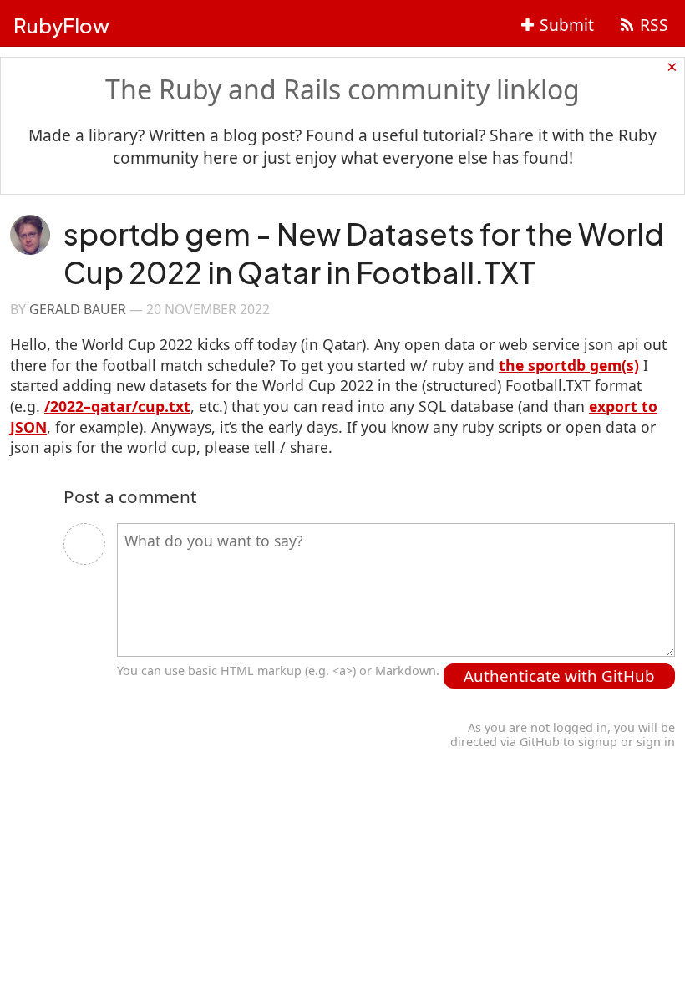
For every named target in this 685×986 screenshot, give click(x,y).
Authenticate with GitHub (559, 675)
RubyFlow (61, 25)
